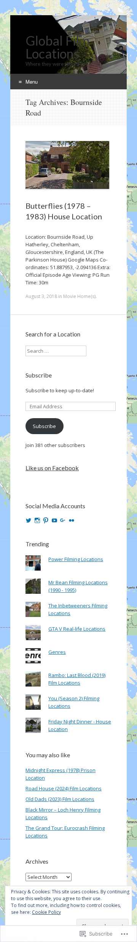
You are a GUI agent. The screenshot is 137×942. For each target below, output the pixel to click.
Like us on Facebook (52, 467)
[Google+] (63, 520)
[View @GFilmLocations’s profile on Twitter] (28, 520)
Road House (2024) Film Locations (63, 788)
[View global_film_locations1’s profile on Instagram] (37, 520)
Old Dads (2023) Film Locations (59, 799)
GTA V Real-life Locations (76, 628)
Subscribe (38, 375)
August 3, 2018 (41, 296)
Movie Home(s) (79, 296)
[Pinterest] (46, 520)
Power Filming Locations (75, 559)
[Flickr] (71, 520)
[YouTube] (54, 520)
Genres (57, 652)
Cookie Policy (46, 912)
